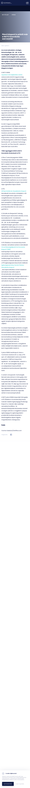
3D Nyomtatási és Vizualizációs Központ (13, 191)
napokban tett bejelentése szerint (11, 75)
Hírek (14, 14)
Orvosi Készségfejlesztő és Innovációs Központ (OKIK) (13, 248)
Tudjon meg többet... (20, 783)
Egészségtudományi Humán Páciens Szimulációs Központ (12, 266)
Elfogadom (8, 784)
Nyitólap (5, 14)
